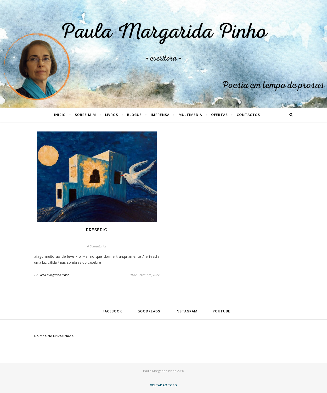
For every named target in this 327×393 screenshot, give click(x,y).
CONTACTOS (248, 114)
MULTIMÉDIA (190, 114)
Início (60, 114)
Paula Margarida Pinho (54, 275)
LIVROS (111, 114)
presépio (97, 230)
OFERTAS (219, 114)
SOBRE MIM (85, 114)
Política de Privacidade (54, 336)
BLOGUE (134, 114)
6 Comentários (97, 246)
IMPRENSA (160, 114)
